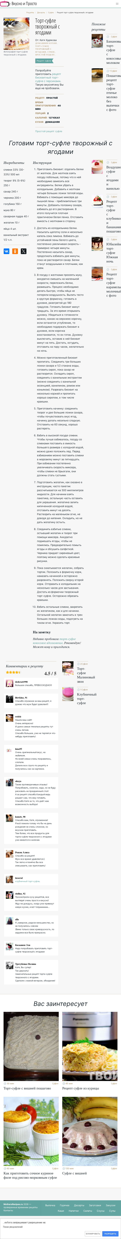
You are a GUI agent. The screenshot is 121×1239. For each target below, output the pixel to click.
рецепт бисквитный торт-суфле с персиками (48, 77)
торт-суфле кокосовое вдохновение (54, 641)
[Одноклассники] (15, 251)
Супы (112, 1210)
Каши (61, 1210)
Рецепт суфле (44, 61)
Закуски (110, 1205)
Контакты (8, 1210)
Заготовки (95, 1205)
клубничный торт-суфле (27, 881)
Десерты (79, 1205)
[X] (23, 251)
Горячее (64, 1205)
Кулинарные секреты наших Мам (18, 4)
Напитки (74, 1210)
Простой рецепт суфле (48, 131)
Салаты (87, 1210)
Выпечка (50, 1205)
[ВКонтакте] (6, 251)
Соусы (100, 1210)
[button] (117, 4)
